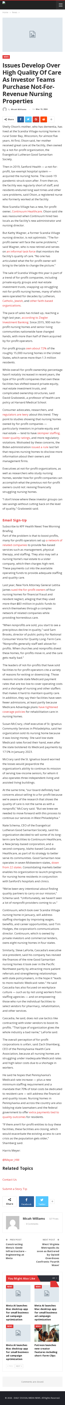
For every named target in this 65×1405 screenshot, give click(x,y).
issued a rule (39, 447)
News (6, 57)
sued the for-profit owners (28, 590)
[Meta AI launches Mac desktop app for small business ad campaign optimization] (18, 1293)
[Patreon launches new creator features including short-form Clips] (46, 1333)
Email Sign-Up (14, 520)
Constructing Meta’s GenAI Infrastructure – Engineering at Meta (16, 1251)
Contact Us (9, 1179)
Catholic (7, 301)
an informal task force (21, 251)
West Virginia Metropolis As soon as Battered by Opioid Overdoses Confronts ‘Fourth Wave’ (47, 1254)
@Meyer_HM (10, 1160)
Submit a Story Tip (14, 1189)
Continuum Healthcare (27, 211)
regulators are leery (15, 414)
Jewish (18, 301)
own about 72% (36, 348)
